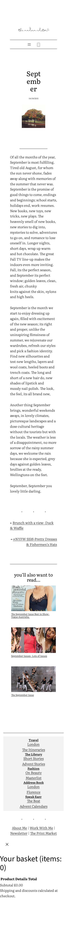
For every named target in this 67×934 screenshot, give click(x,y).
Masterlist (34, 777)
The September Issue (22, 694)
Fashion (33, 768)
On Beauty (33, 772)
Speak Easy (33, 796)
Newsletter (18, 833)
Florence (33, 791)
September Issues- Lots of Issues (29, 655)
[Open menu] (29, 44)
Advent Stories (33, 763)
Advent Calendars (33, 806)
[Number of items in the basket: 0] (38, 45)
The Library (33, 754)
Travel (34, 740)
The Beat (33, 800)
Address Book (33, 782)
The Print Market (43, 833)
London (33, 744)
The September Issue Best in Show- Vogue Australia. (30, 615)
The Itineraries (33, 749)
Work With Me (41, 827)
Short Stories (33, 758)
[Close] (7, 845)
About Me (19, 827)
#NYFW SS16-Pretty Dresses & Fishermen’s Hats (35, 541)
